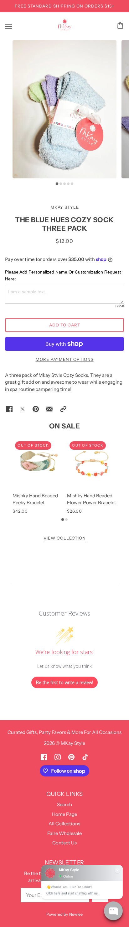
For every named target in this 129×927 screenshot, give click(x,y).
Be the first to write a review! (64, 682)
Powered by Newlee (64, 914)
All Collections (64, 824)
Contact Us (64, 843)
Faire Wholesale (64, 833)
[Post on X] (22, 409)
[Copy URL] (63, 409)
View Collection (65, 538)
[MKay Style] (64, 29)
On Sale (64, 426)
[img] (44, 757)
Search (64, 804)
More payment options (65, 359)
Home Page (64, 814)
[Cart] (121, 25)
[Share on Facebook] (9, 409)
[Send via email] (49, 409)
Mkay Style (64, 207)
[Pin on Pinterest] (36, 409)
